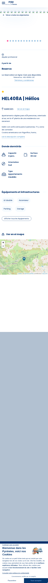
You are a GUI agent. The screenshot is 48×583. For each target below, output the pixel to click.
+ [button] (3, 242)
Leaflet (20, 273)
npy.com (44, 273)
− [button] (3, 246)
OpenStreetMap (29, 273)
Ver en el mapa (23, 109)
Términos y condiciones (24, 80)
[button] (7, 41)
